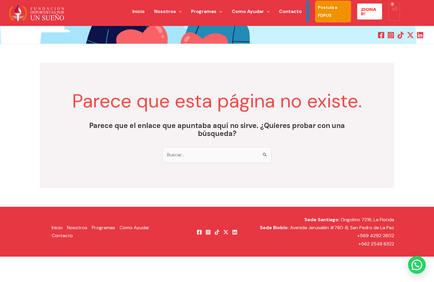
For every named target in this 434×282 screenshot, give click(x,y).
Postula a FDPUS (327, 11)
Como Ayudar (134, 227)
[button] (179, 11)
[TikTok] (400, 35)
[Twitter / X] (410, 35)
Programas (103, 227)
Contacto (62, 235)
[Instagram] (390, 35)
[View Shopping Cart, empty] (394, 11)
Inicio (57, 227)
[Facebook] (381, 35)
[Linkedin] (420, 35)
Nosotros (77, 227)
